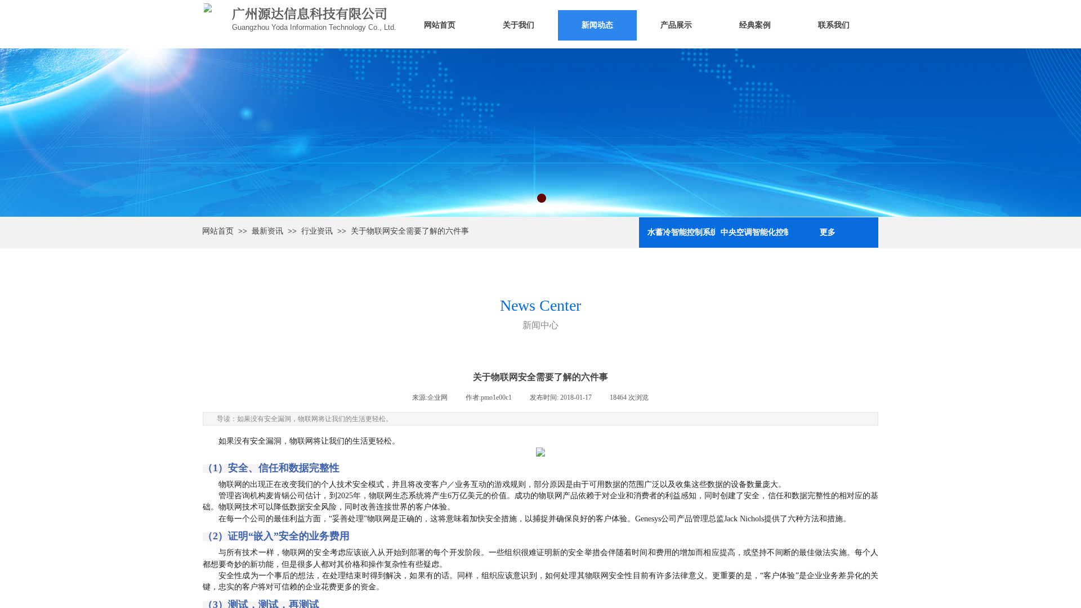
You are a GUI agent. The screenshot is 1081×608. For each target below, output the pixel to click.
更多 (828, 232)
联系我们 (834, 25)
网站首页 (439, 25)
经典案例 (755, 25)
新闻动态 (597, 25)
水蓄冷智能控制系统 (681, 232)
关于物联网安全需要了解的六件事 (410, 231)
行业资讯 (317, 231)
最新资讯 (267, 231)
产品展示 (676, 25)
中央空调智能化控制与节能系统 (754, 232)
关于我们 (518, 25)
